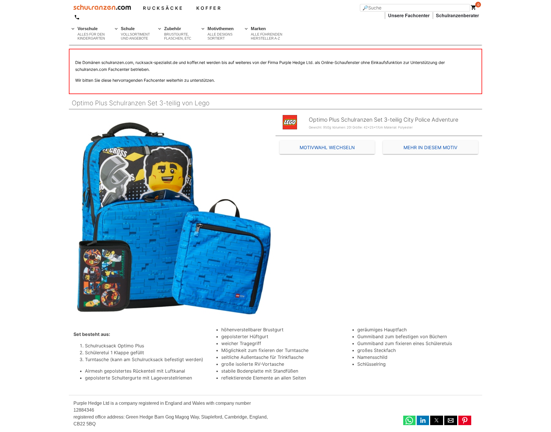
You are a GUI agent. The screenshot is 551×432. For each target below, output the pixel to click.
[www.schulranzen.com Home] (100, 8)
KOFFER (209, 8)
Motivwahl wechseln (327, 147)
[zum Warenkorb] (473, 8)
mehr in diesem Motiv (430, 147)
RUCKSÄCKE (163, 8)
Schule (135, 33)
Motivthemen (220, 33)
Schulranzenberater (457, 15)
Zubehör (177, 33)
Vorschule (91, 33)
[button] (409, 420)
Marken (266, 33)
